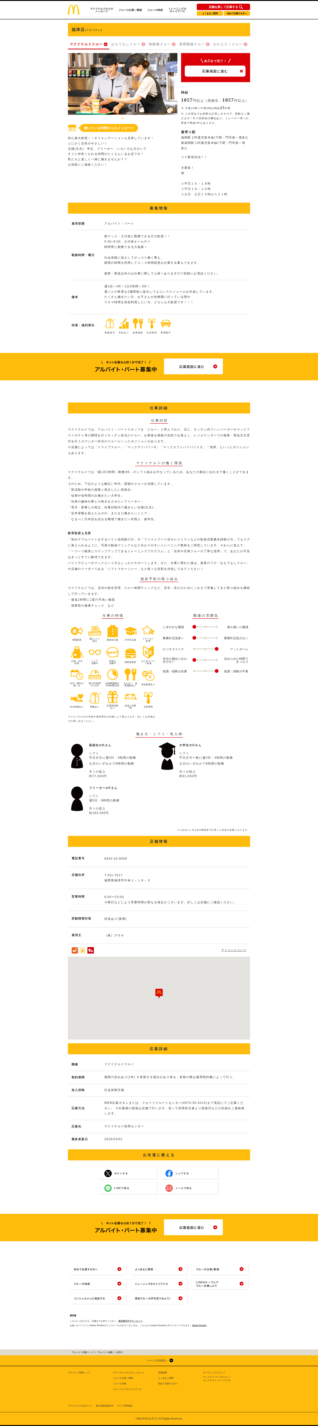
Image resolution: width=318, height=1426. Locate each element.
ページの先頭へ (157, 1360)
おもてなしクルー (126, 44)
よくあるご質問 (210, 13)
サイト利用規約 (125, 1405)
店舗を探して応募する (223, 7)
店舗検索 (162, 1372)
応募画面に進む (215, 71)
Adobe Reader (199, 1325)
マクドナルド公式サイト (80, 1405)
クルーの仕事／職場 (130, 10)
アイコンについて (233, 950)
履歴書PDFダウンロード (130, 1321)
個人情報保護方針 (105, 1405)
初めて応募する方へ (237, 13)
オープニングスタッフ (214, 1372)
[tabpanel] (122, 84)
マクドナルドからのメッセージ (101, 10)
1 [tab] (123, 118)
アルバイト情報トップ (79, 1372)
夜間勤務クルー (192, 44)
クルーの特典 (155, 10)
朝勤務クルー (160, 44)
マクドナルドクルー (86, 44)
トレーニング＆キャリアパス (177, 10)
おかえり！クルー (228, 44)
